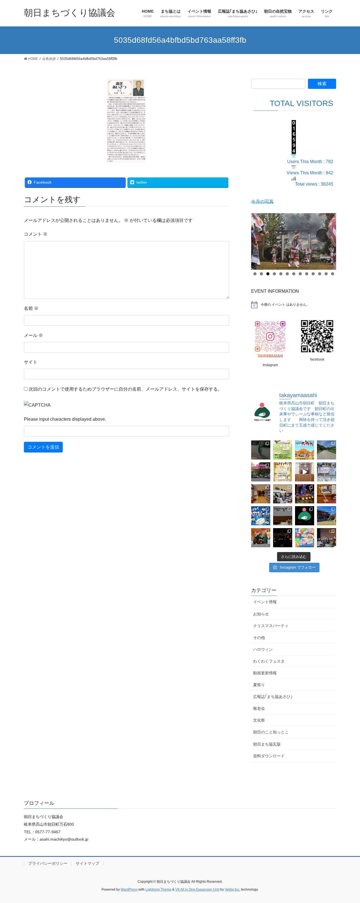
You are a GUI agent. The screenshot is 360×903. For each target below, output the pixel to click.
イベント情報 (265, 602)
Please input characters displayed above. (65, 419)
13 (332, 273)
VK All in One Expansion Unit (197, 889)
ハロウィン (263, 649)
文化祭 (259, 720)
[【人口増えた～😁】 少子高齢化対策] (326, 450)
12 (326, 273)
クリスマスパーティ (271, 625)
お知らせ (261, 614)
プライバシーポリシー (48, 863)
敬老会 (259, 708)
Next (329, 240)
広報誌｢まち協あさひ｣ (272, 696)
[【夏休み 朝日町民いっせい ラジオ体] (282, 450)
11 (319, 273)
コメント (36, 234)
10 (313, 273)
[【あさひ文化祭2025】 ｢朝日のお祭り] (260, 537)
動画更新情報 (265, 673)
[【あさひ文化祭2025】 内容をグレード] (304, 537)
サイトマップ (87, 863)
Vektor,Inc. (232, 889)
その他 (259, 637)
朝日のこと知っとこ (271, 732)
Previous (258, 240)
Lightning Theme (158, 889)
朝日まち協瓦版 (267, 744)
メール (33, 335)
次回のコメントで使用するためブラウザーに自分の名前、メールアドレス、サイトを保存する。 (125, 389)
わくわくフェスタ (269, 661)
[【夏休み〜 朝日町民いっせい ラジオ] (260, 450)
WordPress (129, 889)
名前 (31, 308)
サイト (30, 362)
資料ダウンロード (269, 756)
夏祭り (259, 685)
